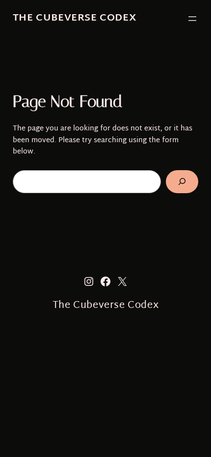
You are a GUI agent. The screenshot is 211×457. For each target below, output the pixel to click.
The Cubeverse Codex (74, 18)
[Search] (182, 181)
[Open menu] (192, 19)
